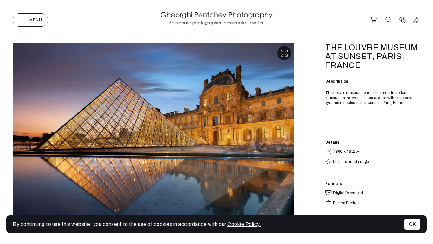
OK (412, 224)
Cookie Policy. (244, 224)
